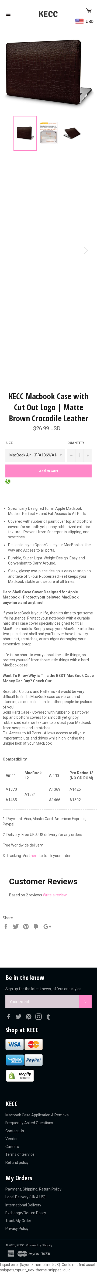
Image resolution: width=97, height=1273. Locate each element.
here (35, 856)
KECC (20, 1245)
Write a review (55, 895)
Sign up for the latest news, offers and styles (43, 989)
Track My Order (18, 1221)
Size (9, 443)
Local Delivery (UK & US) (25, 1197)
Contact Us (14, 1131)
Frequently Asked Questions (29, 1123)
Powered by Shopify (39, 1245)
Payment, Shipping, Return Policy (33, 1189)
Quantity (75, 443)
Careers (12, 1146)
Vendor (11, 1139)
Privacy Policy (17, 1228)
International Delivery (23, 1205)
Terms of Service (19, 1154)
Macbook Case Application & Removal (37, 1115)
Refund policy (17, 1162)
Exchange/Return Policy (25, 1213)
